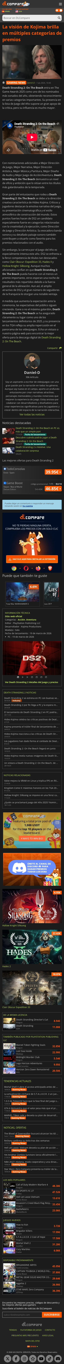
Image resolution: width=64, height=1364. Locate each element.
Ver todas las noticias (32, 414)
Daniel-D (31, 82)
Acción (21, 619)
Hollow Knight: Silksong (16, 266)
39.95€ (52, 472)
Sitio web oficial (13, 616)
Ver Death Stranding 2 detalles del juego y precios (31, 682)
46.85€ (52, 488)
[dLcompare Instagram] (23, 1359)
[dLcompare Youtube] (40, 1359)
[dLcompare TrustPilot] (32, 1359)
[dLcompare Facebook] (15, 1359)
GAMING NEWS (16, 82)
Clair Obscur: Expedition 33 (25, 262)
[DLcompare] (32, 1324)
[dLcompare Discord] (57, 1359)
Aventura (31, 619)
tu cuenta (28, 505)
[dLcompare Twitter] (7, 1359)
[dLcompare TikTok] (49, 1359)
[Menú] (60, 4)
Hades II (47, 262)
